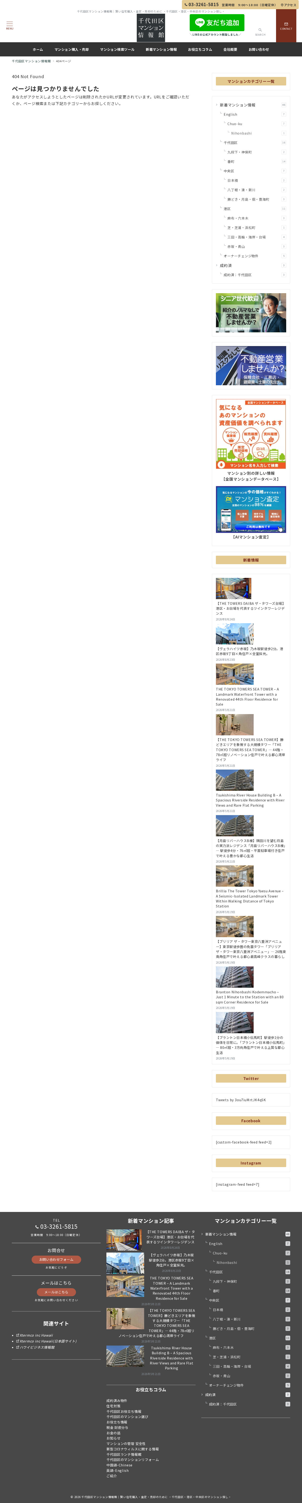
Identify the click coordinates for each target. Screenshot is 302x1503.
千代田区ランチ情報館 (123, 1454)
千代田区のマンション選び (127, 1416)
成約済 (252, 265)
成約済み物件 (116, 1400)
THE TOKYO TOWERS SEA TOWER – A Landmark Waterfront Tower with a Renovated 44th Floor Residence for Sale (247, 697)
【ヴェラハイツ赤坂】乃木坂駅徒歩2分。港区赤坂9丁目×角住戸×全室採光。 (249, 651)
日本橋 (256, 180)
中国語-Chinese (119, 1465)
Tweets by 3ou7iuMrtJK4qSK (241, 1099)
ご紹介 (111, 1475)
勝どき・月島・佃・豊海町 (256, 199)
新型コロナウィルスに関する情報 (132, 1449)
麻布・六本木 (256, 218)
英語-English (117, 1470)
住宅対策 (113, 1406)
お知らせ (113, 1438)
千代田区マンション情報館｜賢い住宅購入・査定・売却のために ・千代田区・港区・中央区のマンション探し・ (156, 1497)
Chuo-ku (256, 123)
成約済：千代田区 (254, 274)
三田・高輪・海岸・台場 (256, 237)
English (254, 114)
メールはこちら (56, 1292)
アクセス (290, 5)
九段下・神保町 (256, 152)
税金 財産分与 (117, 1427)
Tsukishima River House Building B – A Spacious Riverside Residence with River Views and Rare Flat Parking (250, 800)
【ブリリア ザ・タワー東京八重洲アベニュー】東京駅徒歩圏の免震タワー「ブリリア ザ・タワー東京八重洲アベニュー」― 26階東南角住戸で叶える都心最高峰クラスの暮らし (251, 949)
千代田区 (254, 142)
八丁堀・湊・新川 (256, 189)
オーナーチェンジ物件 (254, 256)
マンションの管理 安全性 (126, 1443)
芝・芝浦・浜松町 (256, 227)
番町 (256, 161)
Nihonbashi (258, 133)
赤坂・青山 (256, 246)
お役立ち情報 (116, 1422)
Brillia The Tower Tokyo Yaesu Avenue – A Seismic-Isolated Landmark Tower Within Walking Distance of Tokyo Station (250, 898)
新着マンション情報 (252, 105)
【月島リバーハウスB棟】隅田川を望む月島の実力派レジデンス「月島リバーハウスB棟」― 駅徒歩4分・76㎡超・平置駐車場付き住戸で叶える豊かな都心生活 (250, 848)
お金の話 (113, 1433)
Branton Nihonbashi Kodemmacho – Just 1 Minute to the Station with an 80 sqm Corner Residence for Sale (250, 997)
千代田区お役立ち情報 (123, 1411)
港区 (254, 208)
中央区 (254, 171)
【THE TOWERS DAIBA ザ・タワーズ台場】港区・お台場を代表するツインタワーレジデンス (250, 608)
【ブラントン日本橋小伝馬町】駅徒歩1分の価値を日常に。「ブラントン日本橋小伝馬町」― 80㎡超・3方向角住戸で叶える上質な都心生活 (250, 1045)
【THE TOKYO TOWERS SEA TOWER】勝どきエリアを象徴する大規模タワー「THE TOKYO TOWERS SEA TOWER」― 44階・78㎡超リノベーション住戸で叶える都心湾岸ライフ (250, 749)
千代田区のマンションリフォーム (132, 1459)
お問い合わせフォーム (56, 1259)
